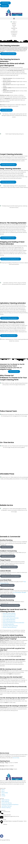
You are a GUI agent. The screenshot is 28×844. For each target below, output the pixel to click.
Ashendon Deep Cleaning (9, 613)
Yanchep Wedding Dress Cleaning (10, 605)
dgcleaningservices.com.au (16, 840)
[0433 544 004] (1, 812)
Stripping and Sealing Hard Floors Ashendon (13, 622)
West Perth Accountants (8, 596)
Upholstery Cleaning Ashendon (10, 625)
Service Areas (16, 757)
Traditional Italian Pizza (7, 585)
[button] (14, 18)
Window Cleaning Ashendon (10, 627)
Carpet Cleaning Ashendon (9, 615)
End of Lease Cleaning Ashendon (11, 618)
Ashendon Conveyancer (7, 556)
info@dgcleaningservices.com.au (11, 816)
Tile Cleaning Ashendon (8, 624)
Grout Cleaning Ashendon (9, 619)
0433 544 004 (6, 811)
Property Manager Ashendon (9, 567)
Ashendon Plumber (6, 547)
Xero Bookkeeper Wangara (19, 592)
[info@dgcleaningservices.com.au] (1, 817)
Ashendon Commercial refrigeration (10, 576)
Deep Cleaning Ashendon (9, 616)
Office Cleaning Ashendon (9, 621)
